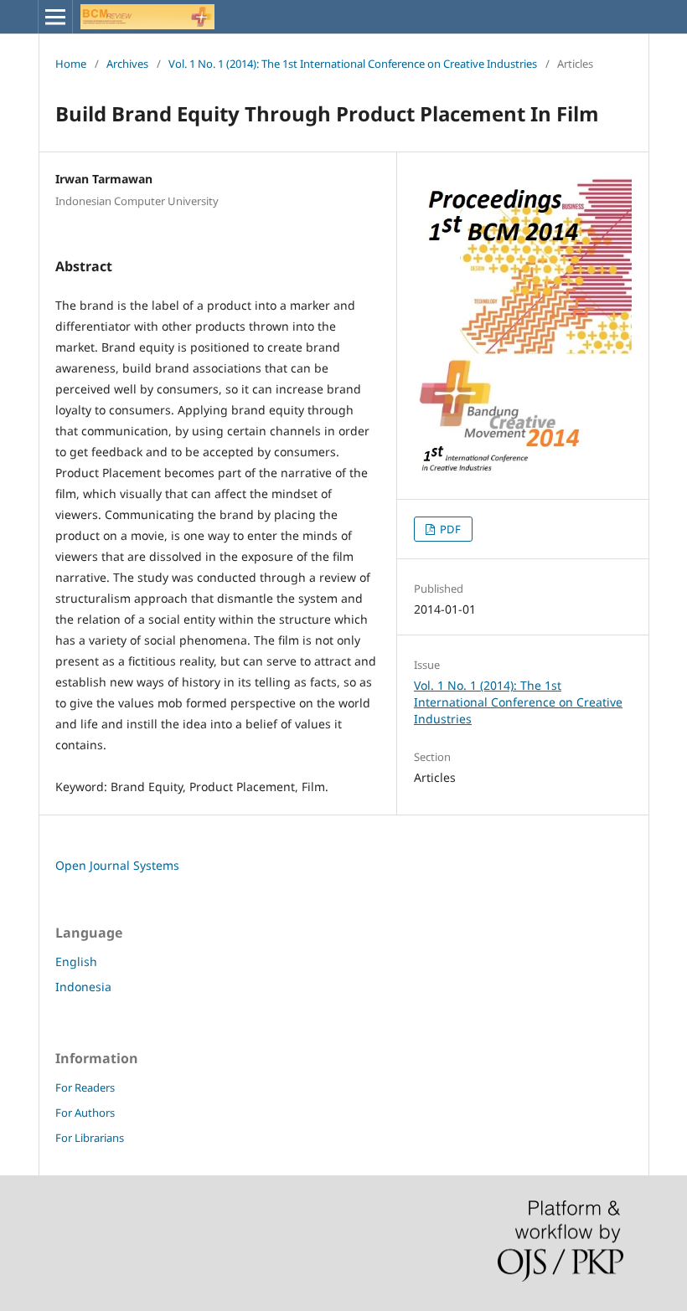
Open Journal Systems (117, 865)
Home (70, 63)
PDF (449, 529)
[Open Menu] (55, 16)
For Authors (85, 1112)
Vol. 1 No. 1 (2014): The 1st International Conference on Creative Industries (352, 63)
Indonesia (83, 987)
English (76, 961)
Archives (127, 63)
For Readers (85, 1087)
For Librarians (89, 1137)
